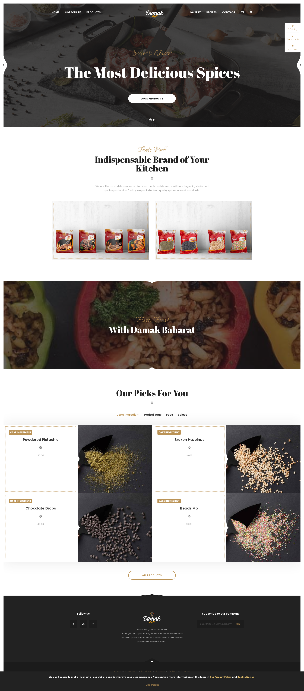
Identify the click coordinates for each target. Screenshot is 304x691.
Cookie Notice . (246, 677)
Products (93, 12)
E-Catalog (292, 29)
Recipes (211, 12)
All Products (152, 575)
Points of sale (293, 39)
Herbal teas (153, 415)
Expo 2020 (292, 49)
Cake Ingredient (128, 415)
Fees (169, 415)
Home (55, 12)
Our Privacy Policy (221, 677)
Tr (242, 12)
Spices (182, 415)
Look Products (152, 98)
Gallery (195, 12)
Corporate (73, 12)
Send (239, 624)
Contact (228, 12)
